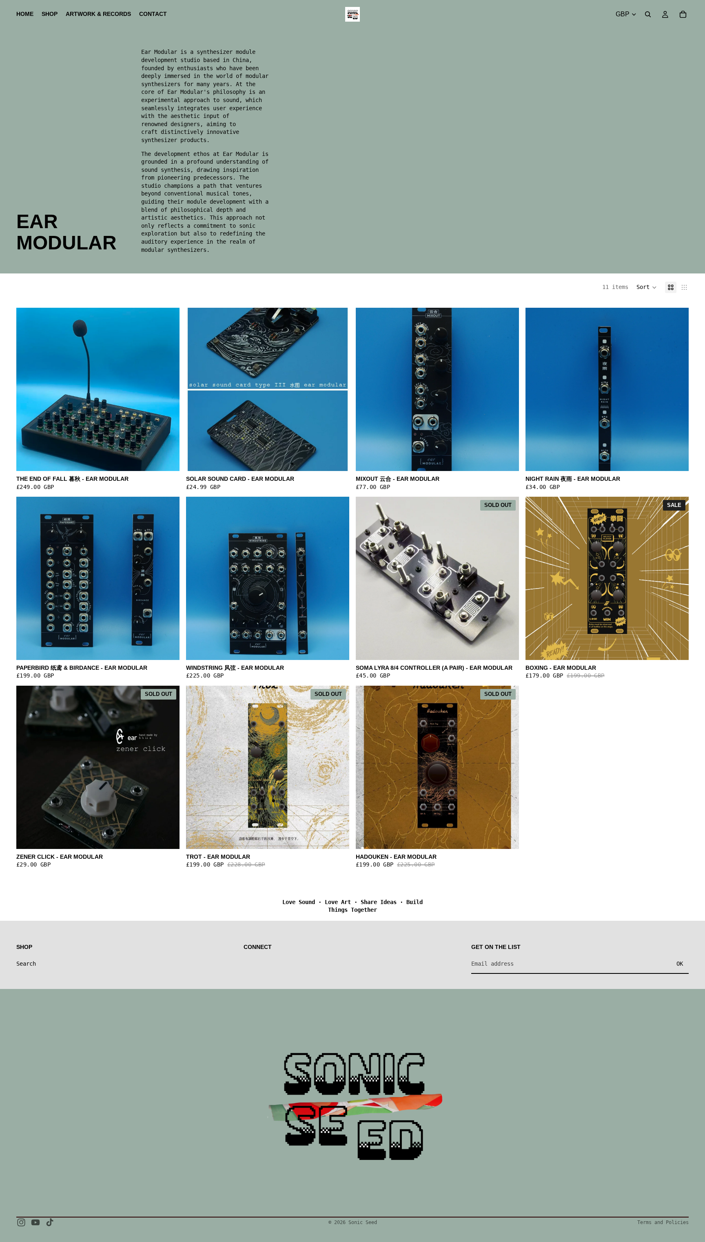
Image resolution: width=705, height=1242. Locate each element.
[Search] (648, 14)
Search (26, 963)
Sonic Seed (362, 1222)
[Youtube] (35, 1222)
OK (679, 963)
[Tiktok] (50, 1222)
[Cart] (683, 14)
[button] (646, 287)
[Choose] (167, 458)
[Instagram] (21, 1222)
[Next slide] (167, 389)
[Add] (506, 458)
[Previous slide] (28, 389)
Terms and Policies (663, 1222)
